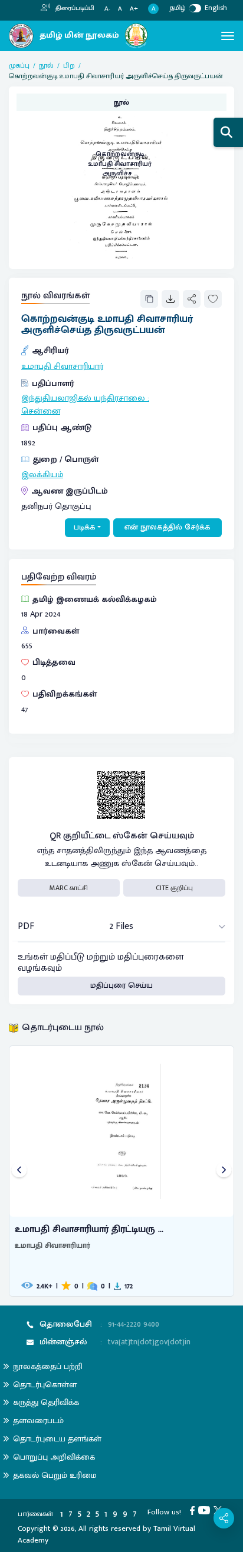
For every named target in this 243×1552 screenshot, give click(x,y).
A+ (134, 9)
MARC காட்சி (69, 888)
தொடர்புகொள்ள (45, 1384)
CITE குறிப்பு (174, 888)
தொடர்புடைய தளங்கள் (57, 1439)
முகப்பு (19, 65)
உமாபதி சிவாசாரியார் (62, 366)
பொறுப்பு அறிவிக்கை (54, 1457)
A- (107, 9)
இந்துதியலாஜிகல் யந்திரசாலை (83, 398)
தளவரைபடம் (38, 1420)
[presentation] (19, 1171)
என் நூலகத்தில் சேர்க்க (167, 527)
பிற (69, 65)
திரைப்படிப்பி (74, 8)
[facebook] (194, 1509)
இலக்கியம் (42, 475)
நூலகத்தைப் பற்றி (48, 1366)
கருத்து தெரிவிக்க (46, 1402)
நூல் (46, 65)
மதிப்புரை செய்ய (121, 985)
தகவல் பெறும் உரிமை (55, 1475)
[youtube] (206, 1509)
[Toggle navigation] (227, 35)
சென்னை (40, 411)
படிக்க (85, 527)
